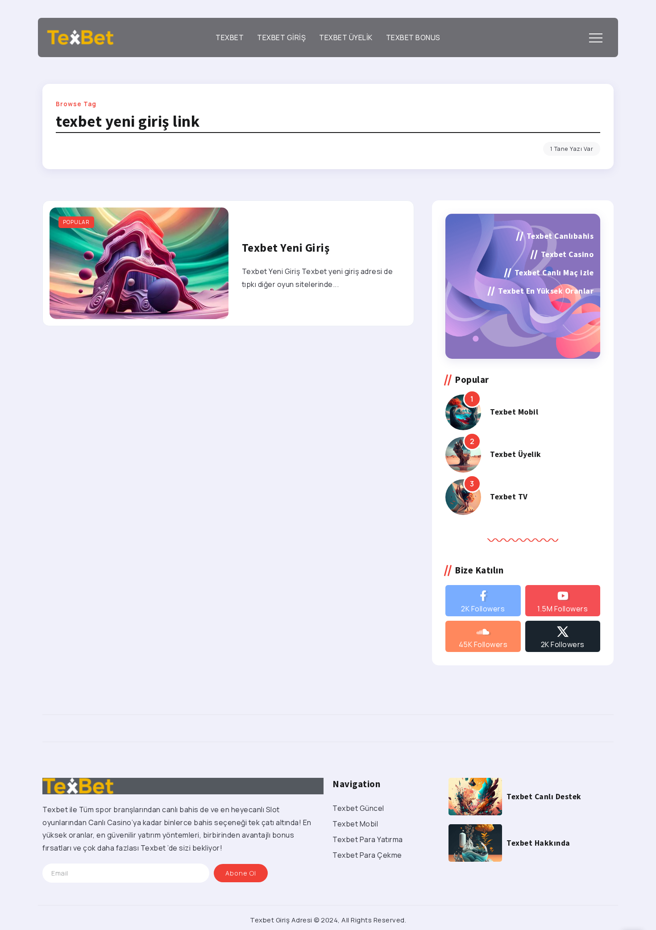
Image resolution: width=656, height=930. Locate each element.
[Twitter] (562, 636)
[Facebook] (482, 600)
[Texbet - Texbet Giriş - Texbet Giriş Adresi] (80, 37)
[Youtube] (562, 600)
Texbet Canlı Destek (544, 796)
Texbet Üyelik (515, 454)
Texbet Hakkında (538, 843)
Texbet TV (509, 497)
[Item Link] (139, 263)
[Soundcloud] (482, 636)
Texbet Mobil (514, 412)
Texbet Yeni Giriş (286, 248)
